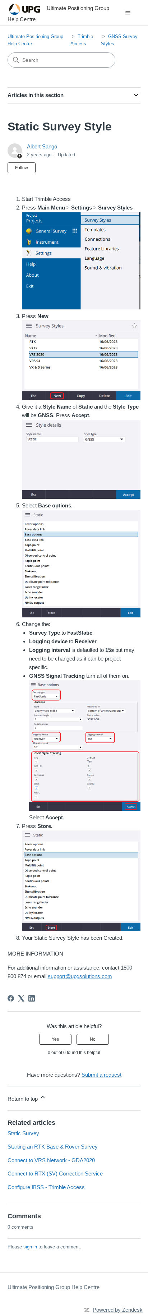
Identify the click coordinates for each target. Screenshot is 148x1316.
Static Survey (23, 1133)
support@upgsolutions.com (80, 976)
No (93, 1039)
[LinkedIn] (31, 998)
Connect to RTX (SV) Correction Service (55, 1173)
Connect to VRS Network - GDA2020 (51, 1160)
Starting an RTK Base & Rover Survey (53, 1147)
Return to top (23, 1099)
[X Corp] (21, 998)
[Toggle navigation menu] (127, 13)
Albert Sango (42, 146)
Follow (21, 167)
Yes (55, 1039)
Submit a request (101, 1075)
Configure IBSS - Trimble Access (46, 1187)
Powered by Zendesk (118, 1310)
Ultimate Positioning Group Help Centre (54, 1287)
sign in (30, 1247)
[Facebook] (11, 998)
